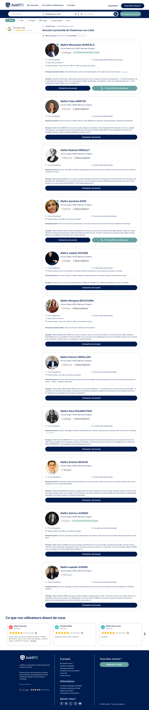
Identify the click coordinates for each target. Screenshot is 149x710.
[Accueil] (44, 26)
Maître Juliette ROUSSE (74, 253)
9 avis (68, 470)
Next (145, 633)
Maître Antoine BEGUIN (74, 462)
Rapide (32, 20)
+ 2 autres (124, 72)
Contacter (68, 88)
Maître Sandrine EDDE (73, 201)
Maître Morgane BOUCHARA (77, 300)
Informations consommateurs (69, 693)
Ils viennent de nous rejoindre (69, 671)
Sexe (68, 20)
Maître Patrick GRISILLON (76, 357)
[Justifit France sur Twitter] (71, 703)
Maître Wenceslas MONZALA (78, 44)
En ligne (44, 20)
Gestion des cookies (66, 690)
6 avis (68, 52)
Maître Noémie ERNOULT (75, 150)
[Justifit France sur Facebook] (62, 703)
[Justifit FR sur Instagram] (76, 703)
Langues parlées (56, 20)
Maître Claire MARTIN (73, 101)
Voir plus (33, 641)
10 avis (67, 261)
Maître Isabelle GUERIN (74, 567)
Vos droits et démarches (53, 5)
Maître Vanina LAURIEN (74, 513)
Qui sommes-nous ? (66, 663)
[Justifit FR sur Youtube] (80, 703)
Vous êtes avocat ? (132, 6)
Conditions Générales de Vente (70, 688)
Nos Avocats (32, 5)
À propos (71, 5)
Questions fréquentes (67, 666)
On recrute (63, 673)
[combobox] (27, 14)
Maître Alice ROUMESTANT (76, 411)
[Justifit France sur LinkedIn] (67, 703)
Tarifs (21, 20)
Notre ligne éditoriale (67, 668)
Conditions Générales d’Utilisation (71, 686)
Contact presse (65, 675)
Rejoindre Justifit (114, 664)
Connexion (113, 6)
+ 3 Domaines (49, 432)
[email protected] (25, 684)
